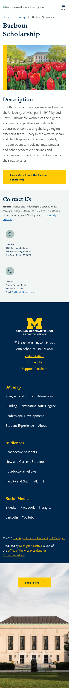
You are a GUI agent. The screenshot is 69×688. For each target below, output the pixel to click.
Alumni (39, 481)
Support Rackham (34, 368)
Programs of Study (19, 395)
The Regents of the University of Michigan (39, 538)
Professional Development (25, 415)
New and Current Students (25, 461)
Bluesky (11, 507)
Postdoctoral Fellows (21, 471)
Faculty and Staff (18, 481)
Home (6, 17)
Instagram (46, 507)
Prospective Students (21, 451)
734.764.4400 (34, 355)
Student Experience (20, 425)
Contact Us (35, 362)
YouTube (28, 517)
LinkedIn (12, 517)
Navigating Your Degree (38, 405)
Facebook (28, 507)
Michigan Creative (30, 545)
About (42, 425)
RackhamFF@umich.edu (23, 291)
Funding (21, 17)
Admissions (45, 395)
